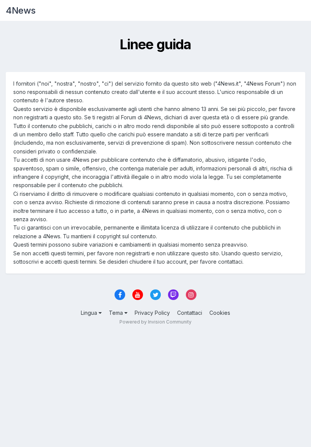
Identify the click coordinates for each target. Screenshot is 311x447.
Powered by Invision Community (155, 322)
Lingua (90, 312)
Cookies (219, 312)
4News (21, 10)
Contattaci (189, 312)
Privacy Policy (152, 312)
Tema (116, 312)
